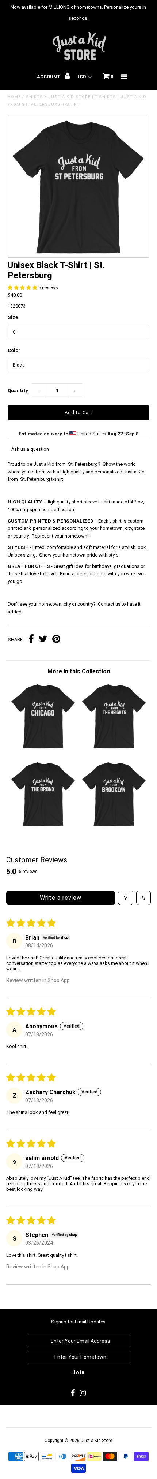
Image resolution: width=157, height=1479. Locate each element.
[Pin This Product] (56, 640)
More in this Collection (78, 671)
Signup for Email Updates (78, 1321)
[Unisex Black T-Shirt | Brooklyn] (114, 826)
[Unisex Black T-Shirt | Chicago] (43, 748)
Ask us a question (30, 449)
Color (14, 350)
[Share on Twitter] (43, 640)
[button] (23, 287)
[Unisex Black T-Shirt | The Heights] (114, 748)
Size (13, 317)
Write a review (60, 897)
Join (78, 1372)
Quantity (18, 390)
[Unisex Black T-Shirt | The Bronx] (43, 826)
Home (14, 96)
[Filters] (125, 898)
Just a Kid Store (96, 1440)
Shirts (34, 96)
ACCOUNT (49, 76)
